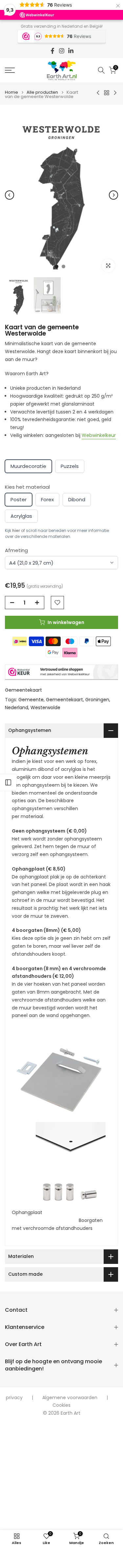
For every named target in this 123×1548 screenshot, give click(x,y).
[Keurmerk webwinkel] (61, 672)
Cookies (61, 1405)
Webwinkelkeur (99, 435)
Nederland (16, 707)
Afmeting (16, 550)
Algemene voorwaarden (69, 1398)
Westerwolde (45, 707)
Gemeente (31, 699)
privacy (14, 1398)
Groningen (97, 699)
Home (11, 92)
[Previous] (9, 195)
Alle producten (42, 92)
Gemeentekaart (23, 690)
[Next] (113, 195)
